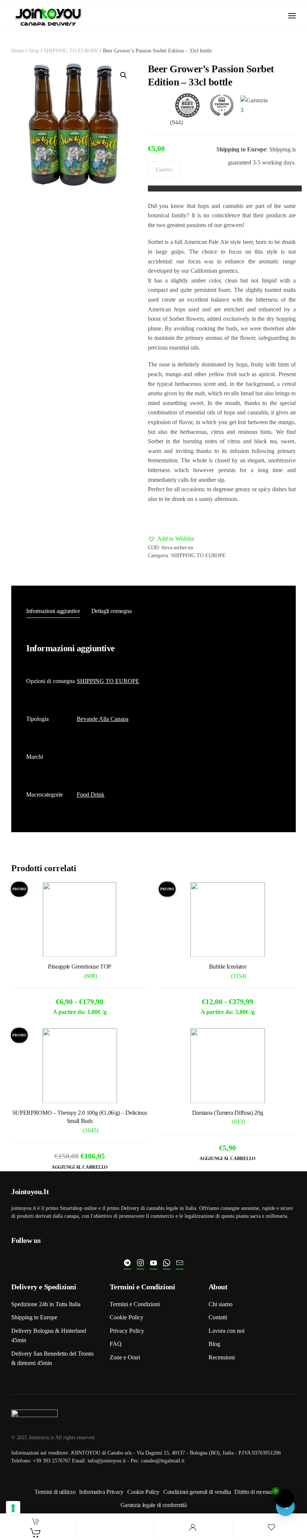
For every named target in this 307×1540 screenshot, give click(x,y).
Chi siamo (220, 1304)
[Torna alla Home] (48, 16)
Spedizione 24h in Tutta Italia (45, 1304)
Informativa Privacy (101, 1492)
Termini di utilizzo (54, 1492)
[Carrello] (35, 1532)
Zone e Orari (125, 1357)
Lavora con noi (226, 1331)
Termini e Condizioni (135, 1304)
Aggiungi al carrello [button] (79, 1167)
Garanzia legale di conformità (154, 1505)
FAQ (116, 1344)
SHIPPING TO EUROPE (71, 51)
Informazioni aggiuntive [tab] (53, 611)
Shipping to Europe (34, 1317)
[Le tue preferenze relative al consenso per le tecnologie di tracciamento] (13, 1508)
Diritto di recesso (253, 1492)
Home (17, 51)
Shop (33, 51)
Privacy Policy (127, 1331)
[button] (292, 16)
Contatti (218, 1317)
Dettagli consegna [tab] (111, 611)
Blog (214, 1344)
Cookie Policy (126, 1317)
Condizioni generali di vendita (197, 1492)
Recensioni (222, 1357)
